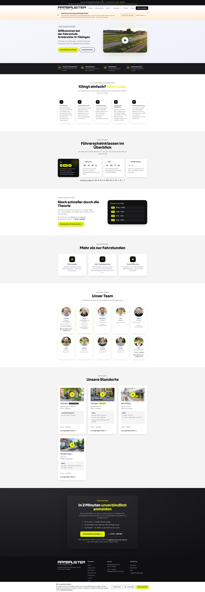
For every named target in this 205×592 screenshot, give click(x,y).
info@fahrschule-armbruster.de (139, 355)
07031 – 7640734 (65, 473)
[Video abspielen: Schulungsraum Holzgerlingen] (72, 445)
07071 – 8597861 (120, 2)
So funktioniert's (87, 50)
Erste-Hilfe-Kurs (92, 573)
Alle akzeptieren (142, 587)
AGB (131, 570)
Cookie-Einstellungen (136, 573)
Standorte (116, 8)
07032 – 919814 (126, 427)
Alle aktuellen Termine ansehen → (71, 224)
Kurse (108, 8)
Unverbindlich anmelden (68, 50)
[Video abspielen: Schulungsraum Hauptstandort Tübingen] (72, 394)
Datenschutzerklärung (66, 590)
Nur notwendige (129, 587)
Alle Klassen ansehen (86, 180)
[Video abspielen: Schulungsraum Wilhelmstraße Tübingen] (102, 394)
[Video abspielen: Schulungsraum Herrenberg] (133, 394)
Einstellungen (117, 587)
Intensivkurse (91, 575)
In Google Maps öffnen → (68, 430)
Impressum (133, 565)
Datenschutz (133, 567)
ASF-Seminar (91, 570)
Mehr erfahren (141, 15)
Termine (125, 8)
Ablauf (90, 8)
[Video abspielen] (125, 40)
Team (132, 8)
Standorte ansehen (128, 15)
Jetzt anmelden (142, 8)
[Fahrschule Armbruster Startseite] (72, 8)
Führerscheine (99, 8)
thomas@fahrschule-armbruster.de (66, 329)
